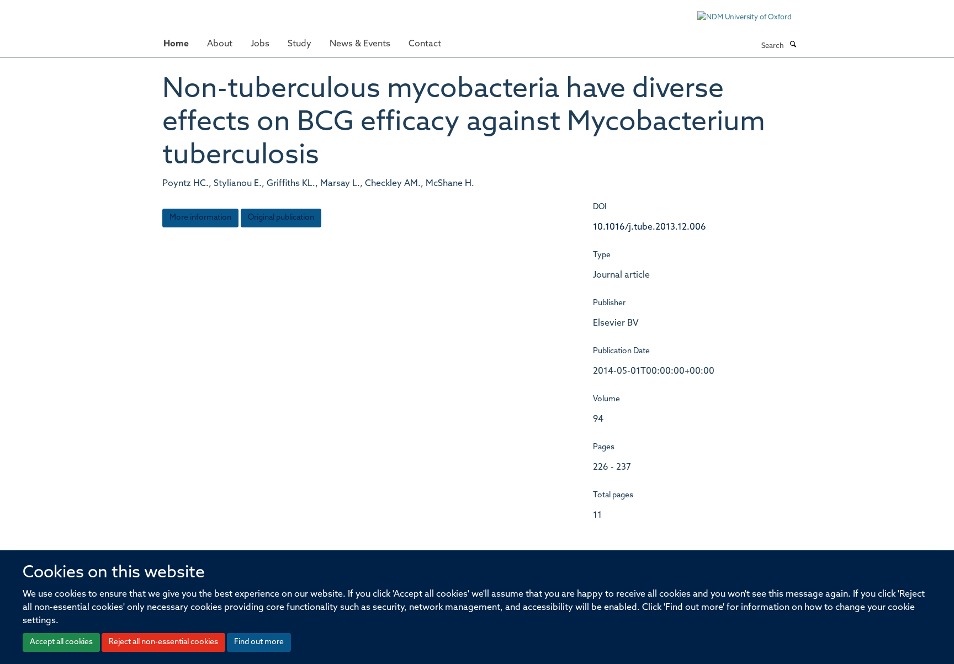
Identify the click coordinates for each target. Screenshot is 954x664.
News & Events (360, 44)
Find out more (259, 642)
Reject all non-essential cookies (163, 642)
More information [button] (200, 218)
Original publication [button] (281, 218)
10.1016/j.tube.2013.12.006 (649, 227)
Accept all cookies (61, 642)
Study (299, 44)
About (219, 44)
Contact (425, 44)
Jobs (260, 44)
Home (176, 44)
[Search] (793, 45)
